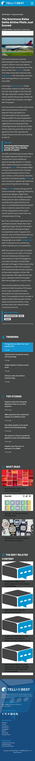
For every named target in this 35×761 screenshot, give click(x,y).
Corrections (5, 727)
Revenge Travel (27, 240)
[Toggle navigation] (32, 3)
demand (10, 189)
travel (30, 237)
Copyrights (5, 729)
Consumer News (11, 316)
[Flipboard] (11, 714)
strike (13, 167)
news (21, 316)
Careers (4, 724)
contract (19, 70)
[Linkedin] (9, 714)
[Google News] (14, 714)
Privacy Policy (6, 734)
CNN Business (17, 86)
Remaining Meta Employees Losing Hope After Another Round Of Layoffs (16, 148)
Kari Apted (8, 29)
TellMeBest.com (24, 750)
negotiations (7, 76)
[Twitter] (6, 714)
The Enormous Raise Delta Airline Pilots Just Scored (17, 22)
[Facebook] (3, 714)
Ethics (4, 731)
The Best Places (6, 744)
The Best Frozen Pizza (8, 743)
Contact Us (5, 726)
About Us (4, 722)
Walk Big (15, 750)
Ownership (5, 733)
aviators (28, 178)
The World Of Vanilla (8, 746)
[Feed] (17, 714)
